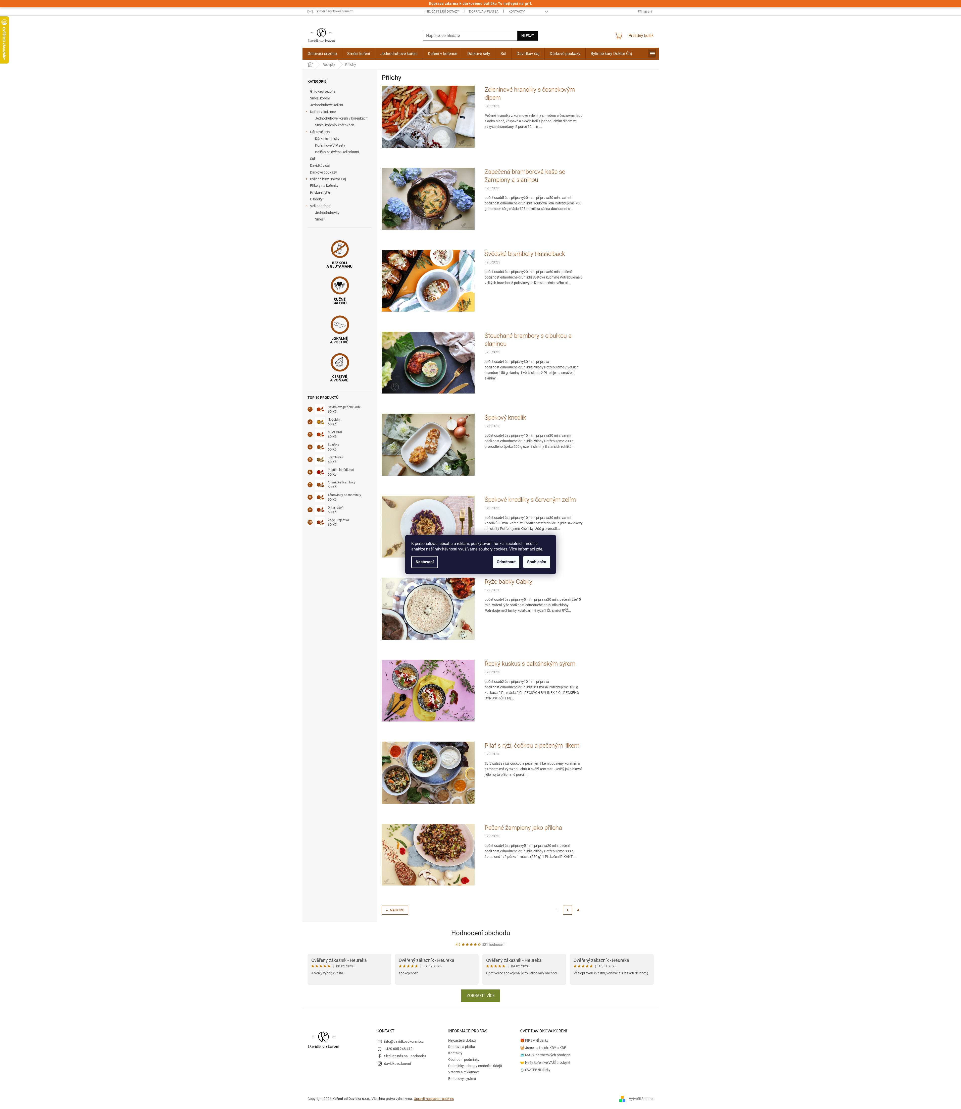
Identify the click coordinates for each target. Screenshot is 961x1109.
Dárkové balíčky (327, 139)
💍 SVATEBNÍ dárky (535, 1070)
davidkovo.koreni (397, 1064)
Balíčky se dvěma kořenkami (337, 152)
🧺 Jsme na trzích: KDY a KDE (543, 1048)
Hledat (527, 36)
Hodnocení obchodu (480, 933)
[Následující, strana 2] (567, 910)
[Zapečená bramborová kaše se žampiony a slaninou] (428, 198)
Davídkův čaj (320, 165)
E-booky (316, 199)
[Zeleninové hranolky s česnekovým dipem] (428, 116)
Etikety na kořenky (324, 186)
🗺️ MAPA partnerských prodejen (545, 1055)
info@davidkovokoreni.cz (404, 1041)
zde (539, 549)
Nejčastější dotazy (442, 11)
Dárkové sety (320, 132)
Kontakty (517, 11)
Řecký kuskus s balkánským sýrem (530, 663)
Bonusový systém (462, 1079)
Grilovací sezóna (323, 91)
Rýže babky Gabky (508, 581)
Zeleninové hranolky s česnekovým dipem (530, 93)
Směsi (319, 219)
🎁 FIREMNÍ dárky (534, 1040)
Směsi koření (320, 98)
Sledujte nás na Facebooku (405, 1056)
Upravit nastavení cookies (434, 1099)
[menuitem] (322, 54)
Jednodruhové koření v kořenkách (341, 118)
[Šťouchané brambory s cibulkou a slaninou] (428, 362)
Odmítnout (506, 562)
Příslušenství (320, 192)
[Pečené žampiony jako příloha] (428, 854)
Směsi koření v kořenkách (334, 125)
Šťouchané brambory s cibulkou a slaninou (528, 339)
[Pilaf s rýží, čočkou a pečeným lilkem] (428, 772)
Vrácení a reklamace (464, 1072)
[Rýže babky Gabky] (428, 608)
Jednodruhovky (327, 213)
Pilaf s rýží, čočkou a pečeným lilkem (532, 745)
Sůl (312, 159)
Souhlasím (536, 562)
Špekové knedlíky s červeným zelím (530, 499)
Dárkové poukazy (323, 172)
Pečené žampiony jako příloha (523, 827)
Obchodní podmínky (463, 1060)
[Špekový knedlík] (428, 444)
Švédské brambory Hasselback (525, 253)
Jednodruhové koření (326, 105)
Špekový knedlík (505, 417)
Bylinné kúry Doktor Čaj (328, 179)
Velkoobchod (320, 206)
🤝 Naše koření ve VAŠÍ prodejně (545, 1063)
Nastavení (425, 562)
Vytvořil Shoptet (641, 1098)
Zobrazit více (481, 995)
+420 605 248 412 (398, 1049)
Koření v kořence (323, 112)
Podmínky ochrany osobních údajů (475, 1066)
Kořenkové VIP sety (330, 145)
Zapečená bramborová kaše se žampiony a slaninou (525, 175)
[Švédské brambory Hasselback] (428, 281)
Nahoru (397, 910)
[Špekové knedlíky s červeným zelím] (428, 526)
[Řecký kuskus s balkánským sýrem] (428, 690)
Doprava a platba (483, 11)
